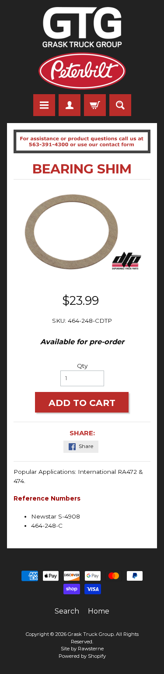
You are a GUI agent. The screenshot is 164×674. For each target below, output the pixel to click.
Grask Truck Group (91, 634)
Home (98, 611)
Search (67, 611)
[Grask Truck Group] (82, 48)
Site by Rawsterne (82, 649)
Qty (82, 365)
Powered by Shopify (82, 656)
